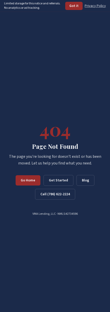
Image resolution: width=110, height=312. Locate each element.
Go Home (28, 180)
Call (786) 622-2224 (55, 194)
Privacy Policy (95, 5)
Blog (85, 180)
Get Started (58, 180)
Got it (74, 5)
